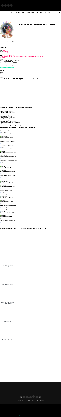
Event (45, 12)
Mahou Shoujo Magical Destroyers (8, 266)
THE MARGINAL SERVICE (7, 247)
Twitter (7, 67)
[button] (21, 72)
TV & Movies (27, 12)
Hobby (41, 12)
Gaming (32, 12)
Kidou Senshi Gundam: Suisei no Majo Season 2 (7, 303)
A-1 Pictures (9, 52)
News (12, 12)
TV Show (5, 46)
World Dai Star (7, 321)
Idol (34, 56)
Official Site (2, 67)
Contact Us (42, 400)
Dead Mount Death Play (7, 339)
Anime (49, 12)
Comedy (4, 55)
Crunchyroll (12, 67)
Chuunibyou (3, 56)
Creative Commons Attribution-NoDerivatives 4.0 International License (45, 415)
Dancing (21, 56)
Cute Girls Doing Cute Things (12, 56)
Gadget (37, 12)
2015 (4, 50)
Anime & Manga (17, 12)
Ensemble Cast (26, 56)
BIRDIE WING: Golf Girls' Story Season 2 (7, 358)
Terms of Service (35, 400)
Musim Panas (5, 51)
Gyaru (31, 56)
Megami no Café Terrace (7, 284)
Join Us (25, 400)
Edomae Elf (7, 377)
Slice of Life (11, 55)
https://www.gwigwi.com (19, 415)
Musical (36, 56)
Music (23, 12)
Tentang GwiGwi (20, 400)
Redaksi (29, 400)
